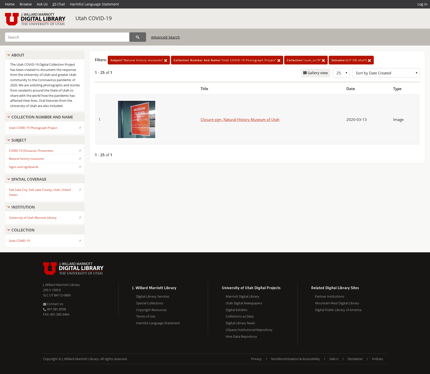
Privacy (256, 359)
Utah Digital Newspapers (244, 303)
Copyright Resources (151, 310)
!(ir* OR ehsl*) (349, 60)
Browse (26, 4)
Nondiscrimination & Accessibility (295, 359)
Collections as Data (240, 316)
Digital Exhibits (236, 310)
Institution (23, 207)
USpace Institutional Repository (249, 329)
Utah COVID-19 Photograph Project (33, 128)
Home (10, 4)
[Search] (137, 37)
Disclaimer (355, 359)
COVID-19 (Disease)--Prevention (31, 151)
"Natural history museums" (137, 60)
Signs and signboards (24, 167)
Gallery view (317, 72)
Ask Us (42, 4)
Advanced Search (165, 37)
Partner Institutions (329, 296)
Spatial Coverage (28, 179)
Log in (423, 4)
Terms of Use (145, 316)
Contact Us (54, 304)
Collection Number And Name (42, 116)
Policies (377, 359)
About (17, 55)
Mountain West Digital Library (337, 303)
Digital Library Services (152, 296)
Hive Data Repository (241, 336)
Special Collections (149, 303)
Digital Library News (240, 323)
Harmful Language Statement (94, 4)
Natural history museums (26, 159)
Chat (60, 4)
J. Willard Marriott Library (61, 284)
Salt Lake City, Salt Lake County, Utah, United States (40, 192)
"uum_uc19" (304, 60)
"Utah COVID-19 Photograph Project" (225, 60)
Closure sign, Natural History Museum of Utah (240, 119)
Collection (23, 229)
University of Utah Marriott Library (32, 217)
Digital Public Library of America (338, 310)
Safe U (333, 359)
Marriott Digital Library (242, 296)
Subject (18, 140)
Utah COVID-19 (93, 18)
